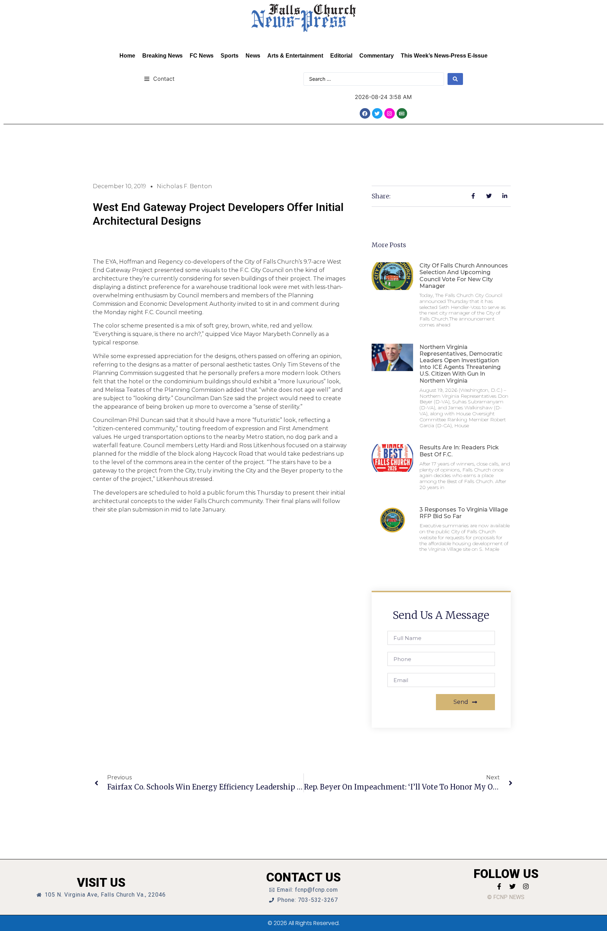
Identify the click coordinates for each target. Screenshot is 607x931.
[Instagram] (389, 113)
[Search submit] (455, 79)
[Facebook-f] (499, 886)
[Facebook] (365, 113)
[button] (159, 78)
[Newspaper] (402, 113)
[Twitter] (377, 113)
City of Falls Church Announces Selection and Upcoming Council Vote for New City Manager (463, 275)
